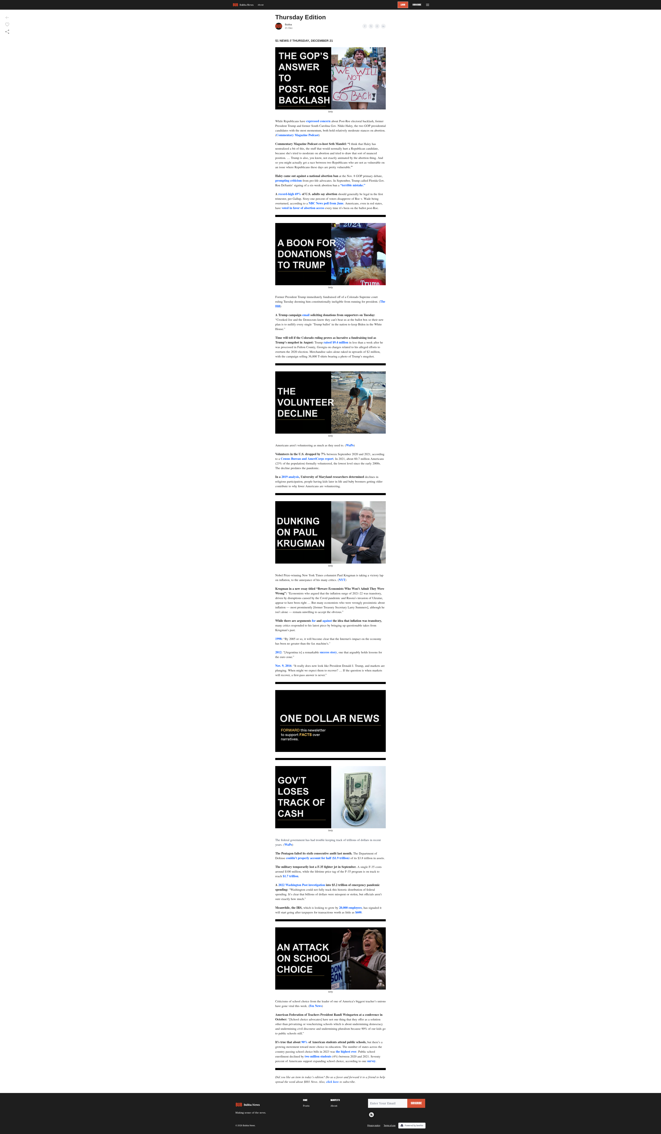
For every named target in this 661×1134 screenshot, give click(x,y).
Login (403, 4)
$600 (358, 912)
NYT (342, 580)
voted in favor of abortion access (303, 208)
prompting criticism (288, 180)
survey (371, 1061)
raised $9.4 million (336, 342)
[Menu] (428, 4)
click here (332, 1082)
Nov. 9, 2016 (283, 665)
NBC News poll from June (325, 203)
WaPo (350, 445)
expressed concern (318, 121)
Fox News (315, 1006)
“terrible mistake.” (352, 185)
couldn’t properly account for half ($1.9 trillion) (318, 858)
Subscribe (416, 4)
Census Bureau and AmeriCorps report (307, 458)
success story (328, 652)
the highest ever (346, 1051)
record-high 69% (289, 194)
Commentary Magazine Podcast (297, 135)
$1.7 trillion (290, 876)
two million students (318, 1056)
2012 (278, 652)
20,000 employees (350, 907)
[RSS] (371, 1114)
